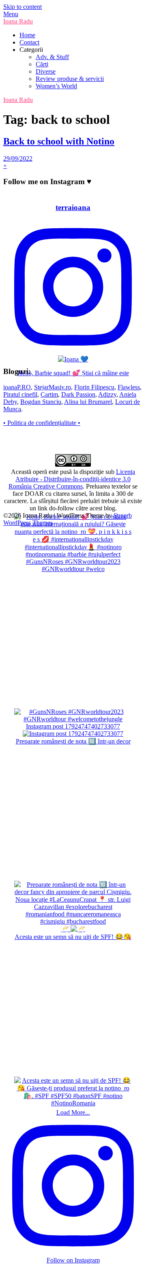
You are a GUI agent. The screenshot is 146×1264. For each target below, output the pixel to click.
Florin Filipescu (94, 387)
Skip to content (22, 6)
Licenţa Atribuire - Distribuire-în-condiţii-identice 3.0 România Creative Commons (72, 479)
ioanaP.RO (17, 387)
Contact (29, 42)
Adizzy (107, 394)
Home (27, 35)
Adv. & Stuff (52, 56)
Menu (10, 14)
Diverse (46, 71)
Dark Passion (78, 394)
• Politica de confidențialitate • (41, 422)
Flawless (129, 387)
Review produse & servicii (70, 78)
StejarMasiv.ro (52, 387)
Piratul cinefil (20, 394)
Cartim (49, 394)
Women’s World (56, 86)
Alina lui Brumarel (88, 401)
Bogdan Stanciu (40, 401)
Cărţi (42, 64)
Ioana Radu (18, 21)
